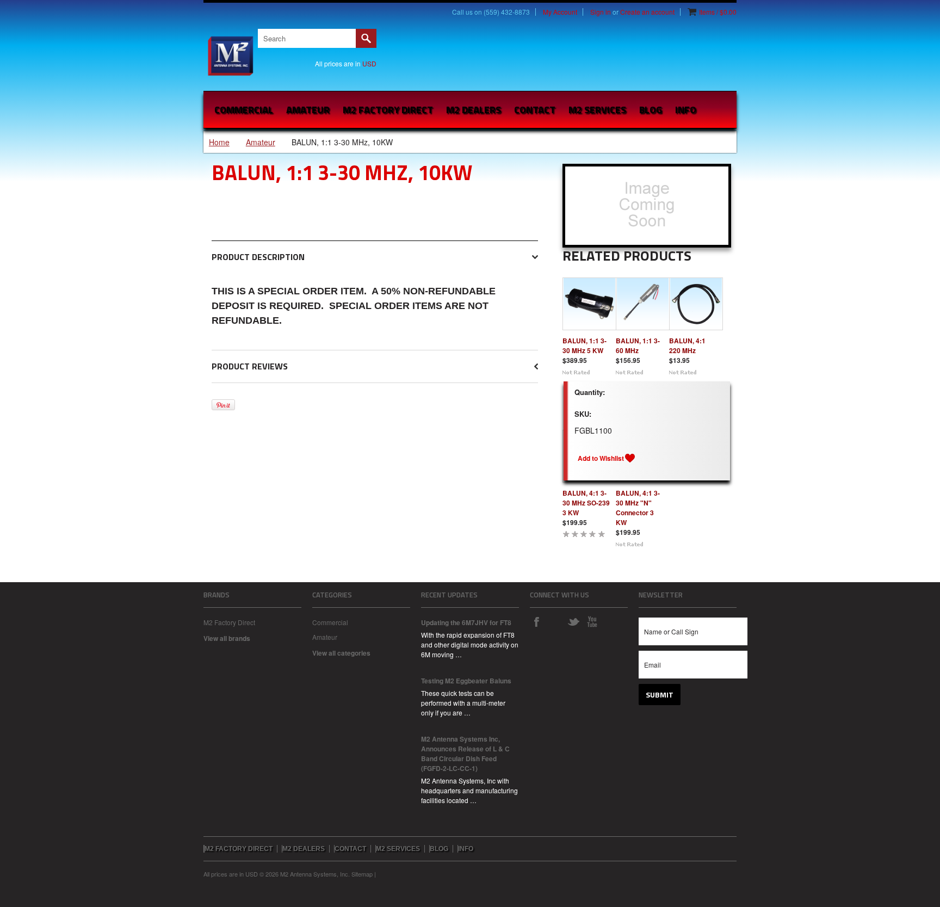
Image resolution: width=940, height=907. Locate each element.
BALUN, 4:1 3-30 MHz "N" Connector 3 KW (638, 507)
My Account (560, 12)
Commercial (243, 109)
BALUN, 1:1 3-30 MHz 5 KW (584, 345)
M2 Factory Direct (229, 622)
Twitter (573, 621)
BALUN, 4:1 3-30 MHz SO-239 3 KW (586, 502)
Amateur (308, 109)
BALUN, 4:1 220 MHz (687, 345)
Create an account (647, 12)
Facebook (536, 621)
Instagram (554, 621)
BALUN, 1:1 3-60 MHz (638, 345)
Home (219, 142)
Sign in (600, 12)
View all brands (226, 638)
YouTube (591, 621)
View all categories (341, 653)
